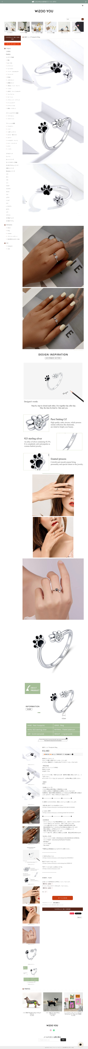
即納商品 (8, 54)
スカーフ (9, 137)
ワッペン (8, 156)
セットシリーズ (10, 159)
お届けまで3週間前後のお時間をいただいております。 (56, 881)
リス (7, 194)
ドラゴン (8, 215)
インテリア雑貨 (10, 57)
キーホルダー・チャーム (12, 140)
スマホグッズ (9, 153)
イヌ (7, 174)
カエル (7, 191)
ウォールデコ (10, 68)
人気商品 (8, 51)
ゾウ (7, 212)
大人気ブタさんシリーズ (12, 165)
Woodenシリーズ (10, 171)
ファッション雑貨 (10, 123)
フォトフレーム (10, 94)
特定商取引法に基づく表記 (14, 239)
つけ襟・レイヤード (11, 132)
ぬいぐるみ (9, 63)
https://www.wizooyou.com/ (51, 868)
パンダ (7, 200)
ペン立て (9, 88)
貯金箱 (8, 77)
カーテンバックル (11, 105)
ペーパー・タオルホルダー (13, 71)
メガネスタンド (10, 80)
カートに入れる (62, 898)
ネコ (7, 177)
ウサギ (7, 185)
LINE (9, 248)
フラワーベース (10, 118)
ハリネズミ (9, 206)
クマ (7, 203)
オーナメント (10, 65)
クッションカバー (11, 102)
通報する (79, 917)
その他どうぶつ (10, 218)
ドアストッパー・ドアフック (13, 100)
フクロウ (8, 188)
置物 (8, 60)
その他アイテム (10, 221)
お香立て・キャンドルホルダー (14, 91)
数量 (43, 891)
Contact (10, 233)
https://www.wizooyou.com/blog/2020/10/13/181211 (58, 812)
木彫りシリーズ (10, 168)
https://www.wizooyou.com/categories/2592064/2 (58, 858)
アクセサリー (10, 126)
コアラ (7, 197)
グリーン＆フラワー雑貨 (12, 113)
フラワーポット (10, 116)
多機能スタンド (10, 82)
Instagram (10, 246)
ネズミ (7, 209)
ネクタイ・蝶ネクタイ (12, 134)
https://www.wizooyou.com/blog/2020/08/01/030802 (59, 807)
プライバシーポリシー (13, 236)
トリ (7, 182)
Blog (9, 230)
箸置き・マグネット (11, 108)
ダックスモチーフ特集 (11, 162)
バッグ (8, 129)
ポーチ (8, 146)
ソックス (9, 149)
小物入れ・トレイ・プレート (13, 85)
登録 (63, 1039)
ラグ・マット (10, 97)
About (9, 227)
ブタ (7, 180)
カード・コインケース (12, 143)
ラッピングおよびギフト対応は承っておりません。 (55, 886)
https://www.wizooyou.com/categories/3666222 (57, 863)
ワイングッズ (10, 74)
